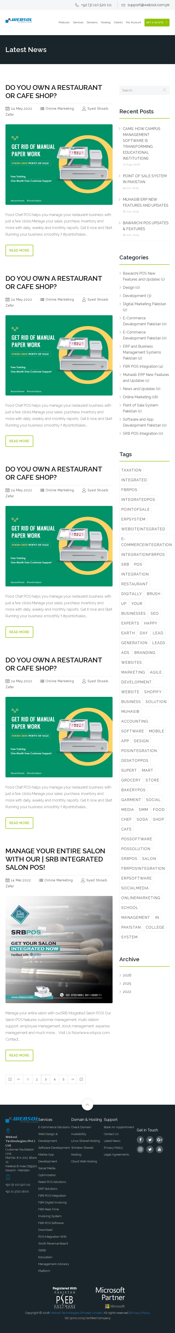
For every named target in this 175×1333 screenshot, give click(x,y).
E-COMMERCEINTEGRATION (146, 542)
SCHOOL (129, 908)
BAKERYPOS (133, 790)
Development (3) (137, 296)
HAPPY (150, 623)
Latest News (112, 1141)
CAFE (126, 829)
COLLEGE (155, 927)
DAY (144, 633)
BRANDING (144, 653)
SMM (143, 809)
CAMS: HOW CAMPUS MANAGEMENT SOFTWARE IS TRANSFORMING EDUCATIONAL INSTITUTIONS (141, 144)
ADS (125, 653)
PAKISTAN (131, 927)
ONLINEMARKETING (140, 898)
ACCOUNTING (134, 721)
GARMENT (131, 800)
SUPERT (129, 770)
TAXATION (131, 470)
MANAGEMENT (135, 917)
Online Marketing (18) (140, 397)
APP (125, 741)
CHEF (126, 819)
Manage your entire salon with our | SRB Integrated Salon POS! (55, 859)
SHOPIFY (153, 692)
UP (123, 603)
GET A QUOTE (155, 22)
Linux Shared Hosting (85, 1141)
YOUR (136, 603)
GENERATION (134, 643)
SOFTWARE (132, 731)
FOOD (159, 809)
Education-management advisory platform (53, 1264)
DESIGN (141, 741)
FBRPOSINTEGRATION (143, 868)
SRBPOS (129, 859)
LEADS (158, 643)
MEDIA (127, 809)
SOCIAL (153, 800)
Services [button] (78, 22)
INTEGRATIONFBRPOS (143, 554)
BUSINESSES (133, 613)
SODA (142, 819)
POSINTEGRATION (139, 751)
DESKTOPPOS (135, 760)
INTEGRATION (135, 574)
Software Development (54, 1147)
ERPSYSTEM (133, 519)
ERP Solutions (47, 1188)
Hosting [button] (106, 22)
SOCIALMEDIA (135, 888)
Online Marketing (59, 108)
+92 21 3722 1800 (17, 1191)
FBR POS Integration (52, 1195)
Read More (19, 250)
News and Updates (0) (141, 389)
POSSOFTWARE (136, 839)
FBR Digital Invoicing (52, 1202)
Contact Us (111, 1134)
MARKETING (133, 672)
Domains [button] (92, 22)
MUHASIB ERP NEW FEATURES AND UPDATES (145, 202)
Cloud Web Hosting (84, 1161)
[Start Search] (164, 90)
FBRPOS (129, 490)
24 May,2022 (21, 108)
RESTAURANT (134, 584)
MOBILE (156, 731)
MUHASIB (130, 711)
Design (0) (131, 287)
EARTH (128, 633)
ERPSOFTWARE (136, 878)
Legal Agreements (116, 1154)
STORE (152, 780)
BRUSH (153, 594)
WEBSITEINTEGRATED (143, 529)
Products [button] (64, 22)
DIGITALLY (131, 594)
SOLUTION (156, 702)
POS (138, 564)
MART (147, 770)
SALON (149, 859)
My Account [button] (133, 22)
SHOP (158, 819)
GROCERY (131, 780)
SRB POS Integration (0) (143, 433)
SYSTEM (129, 937)
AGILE (156, 672)
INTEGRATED (134, 480)
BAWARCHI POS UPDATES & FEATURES (146, 226)
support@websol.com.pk (149, 5)
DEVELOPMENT (136, 682)
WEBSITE (130, 692)
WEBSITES (131, 662)
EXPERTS (130, 623)
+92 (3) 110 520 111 (96, 5)
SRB (125, 564)
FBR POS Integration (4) (143, 366)
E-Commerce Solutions (54, 1127)
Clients (118, 22)
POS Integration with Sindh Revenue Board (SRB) (53, 1243)
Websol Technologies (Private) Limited (76, 1313)
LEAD (158, 633)
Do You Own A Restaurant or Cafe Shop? (53, 91)
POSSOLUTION (135, 849)
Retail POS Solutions (52, 1182)
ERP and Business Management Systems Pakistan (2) (142, 352)
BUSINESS (131, 702)
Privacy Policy (113, 1147)
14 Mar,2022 (20, 880)
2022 (127, 991)
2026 (127, 975)
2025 (127, 983)
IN (157, 917)
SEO (155, 613)
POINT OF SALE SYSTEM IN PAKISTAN (145, 179)
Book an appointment (119, 1127)
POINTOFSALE (135, 509)
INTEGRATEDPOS (138, 499)
